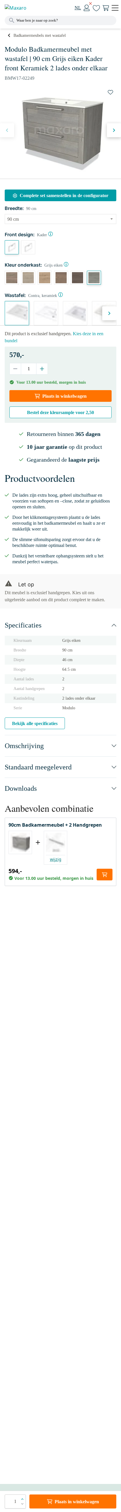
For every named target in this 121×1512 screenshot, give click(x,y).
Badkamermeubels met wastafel (40, 35)
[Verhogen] (42, 368)
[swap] (110, 92)
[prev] (7, 130)
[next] (114, 130)
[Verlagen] (15, 368)
